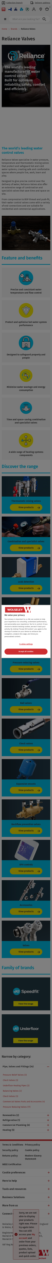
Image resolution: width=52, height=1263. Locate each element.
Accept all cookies (26, 652)
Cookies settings (26, 644)
